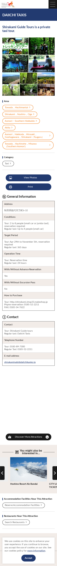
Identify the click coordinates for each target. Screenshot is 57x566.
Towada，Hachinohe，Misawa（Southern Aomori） (21, 145)
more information (36, 551)
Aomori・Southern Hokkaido (20, 121)
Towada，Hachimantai (16, 107)
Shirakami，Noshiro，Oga (18, 114)
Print (30, 187)
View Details (16, 458)
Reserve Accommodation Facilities (22, 505)
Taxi (7, 163)
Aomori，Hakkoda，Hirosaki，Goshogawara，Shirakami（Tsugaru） (24, 135)
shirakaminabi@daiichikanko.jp (20, 362)
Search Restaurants (15, 522)
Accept (28, 558)
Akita (7, 128)
